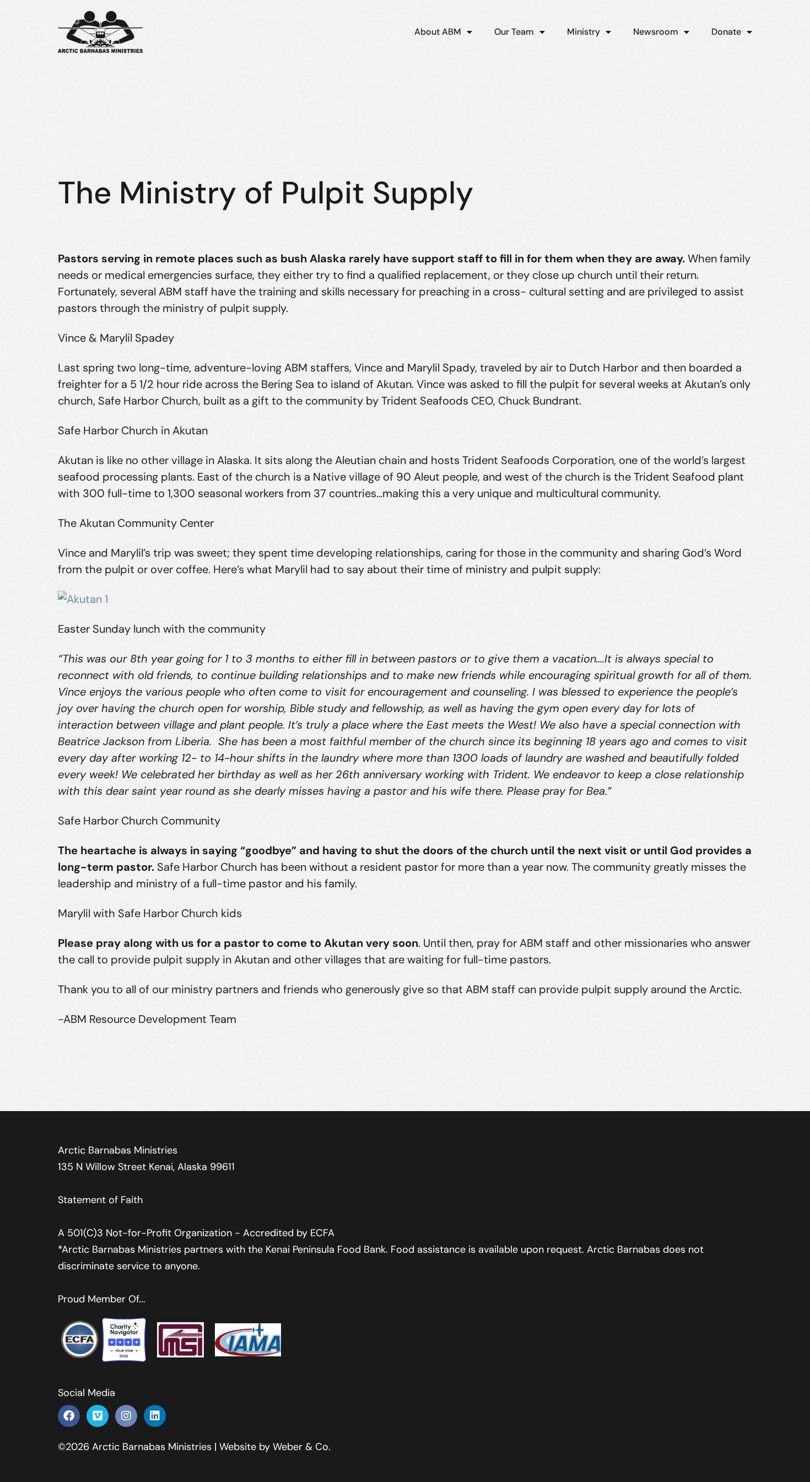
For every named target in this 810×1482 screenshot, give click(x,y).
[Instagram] (126, 1416)
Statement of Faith (100, 1199)
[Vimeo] (98, 1416)
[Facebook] (69, 1416)
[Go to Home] (100, 32)
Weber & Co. (302, 1446)
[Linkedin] (155, 1416)
